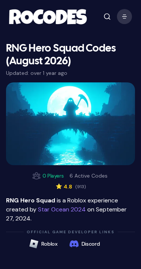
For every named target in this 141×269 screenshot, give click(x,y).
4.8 (71, 186)
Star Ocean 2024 (62, 209)
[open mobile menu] (107, 16)
